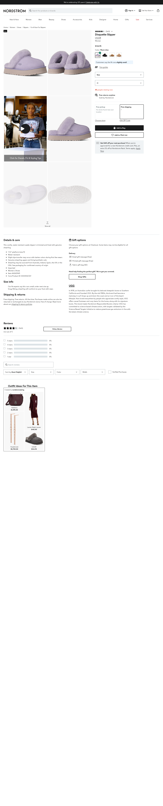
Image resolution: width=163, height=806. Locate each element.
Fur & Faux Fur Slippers (38, 27)
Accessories (77, 19)
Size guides (103, 67)
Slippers (25, 27)
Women (28, 19)
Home (115, 19)
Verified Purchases (119, 372)
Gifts (127, 19)
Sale (137, 19)
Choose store (100, 120)
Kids (90, 19)
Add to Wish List (121, 135)
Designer (102, 19)
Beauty (51, 19)
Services (149, 19)
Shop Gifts (82, 277)
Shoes (63, 19)
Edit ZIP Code (125, 120)
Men (40, 19)
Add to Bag (121, 128)
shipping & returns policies (21, 304)
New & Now (14, 19)
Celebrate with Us (92, 2)
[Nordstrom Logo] (15, 11)
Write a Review (57, 329)
